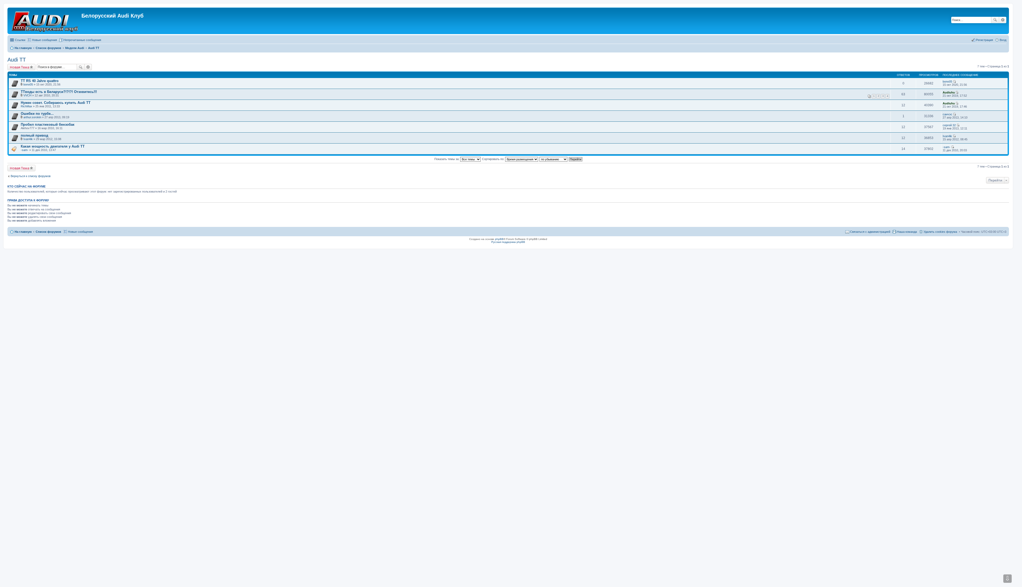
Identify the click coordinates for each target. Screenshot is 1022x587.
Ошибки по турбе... (37, 114)
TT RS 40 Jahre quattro (40, 81)
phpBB (499, 239)
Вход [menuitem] (1003, 40)
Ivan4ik (28, 139)
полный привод (34, 135)
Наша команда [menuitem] (907, 231)
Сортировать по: (493, 159)
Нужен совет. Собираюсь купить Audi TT (55, 103)
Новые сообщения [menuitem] (44, 40)
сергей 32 (949, 125)
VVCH (27, 95)
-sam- (24, 150)
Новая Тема (19, 67)
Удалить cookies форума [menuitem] (940, 231)
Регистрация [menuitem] (984, 40)
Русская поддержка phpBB (508, 241)
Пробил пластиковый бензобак (48, 125)
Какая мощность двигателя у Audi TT (53, 146)
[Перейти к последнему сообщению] (954, 81)
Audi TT (16, 60)
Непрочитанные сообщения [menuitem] (82, 40)
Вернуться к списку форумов (31, 176)
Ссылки (20, 40)
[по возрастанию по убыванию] (553, 159)
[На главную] (45, 21)
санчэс (947, 114)
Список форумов (48, 231)
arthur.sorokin (32, 117)
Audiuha (949, 92)
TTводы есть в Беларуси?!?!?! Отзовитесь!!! (59, 92)
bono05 (28, 84)
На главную (23, 231)
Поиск (995, 20)
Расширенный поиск (1002, 20)
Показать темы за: (447, 159)
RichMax (26, 106)
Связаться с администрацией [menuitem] (870, 231)
